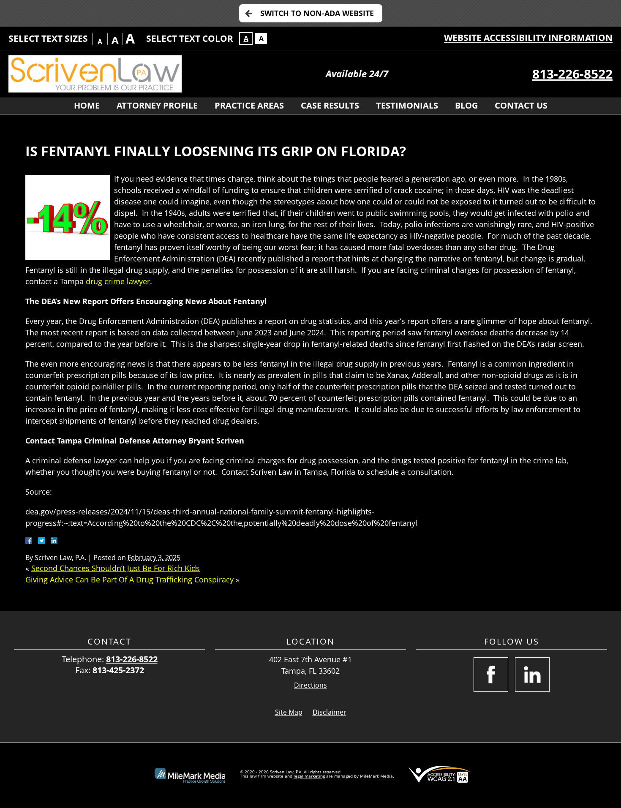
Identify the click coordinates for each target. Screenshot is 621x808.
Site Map (288, 712)
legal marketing (309, 776)
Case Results (330, 105)
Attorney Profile (157, 105)
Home (87, 105)
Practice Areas (249, 105)
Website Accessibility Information (528, 38)
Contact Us (521, 105)
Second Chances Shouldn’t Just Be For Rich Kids (115, 568)
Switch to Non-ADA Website (317, 13)
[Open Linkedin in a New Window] (532, 674)
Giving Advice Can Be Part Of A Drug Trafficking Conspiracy (129, 579)
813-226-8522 (572, 73)
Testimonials (407, 105)
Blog (466, 105)
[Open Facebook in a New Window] (491, 674)
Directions (310, 685)
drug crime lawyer (118, 281)
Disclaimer (329, 712)
